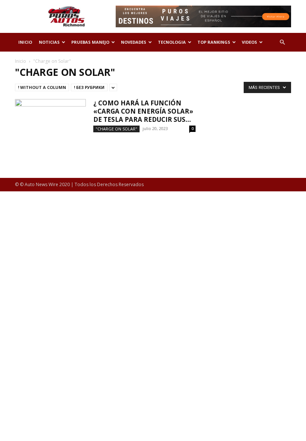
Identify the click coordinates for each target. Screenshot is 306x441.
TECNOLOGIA (172, 42)
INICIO (25, 42)
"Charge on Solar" (116, 129)
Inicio (20, 61)
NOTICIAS (49, 42)
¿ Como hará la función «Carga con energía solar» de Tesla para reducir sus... (143, 111)
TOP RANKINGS (213, 42)
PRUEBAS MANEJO (90, 42)
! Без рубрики (89, 87)
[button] (282, 42)
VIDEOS (249, 42)
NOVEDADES (133, 42)
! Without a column (42, 87)
